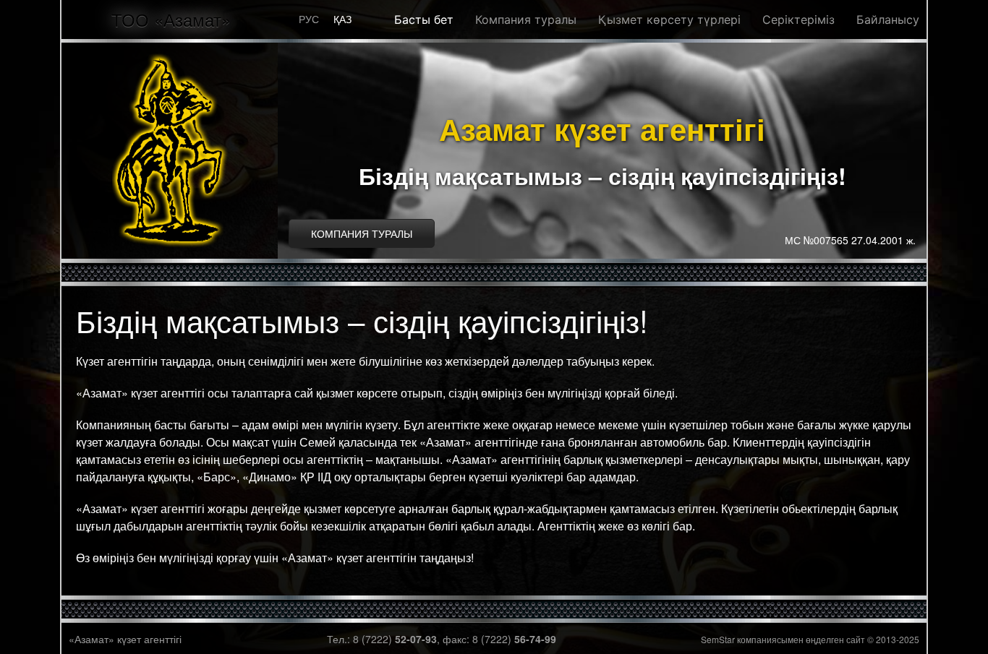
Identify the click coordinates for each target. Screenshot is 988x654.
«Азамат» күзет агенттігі (125, 639)
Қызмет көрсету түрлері (669, 19)
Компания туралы (525, 19)
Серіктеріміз (798, 19)
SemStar (718, 639)
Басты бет (423, 19)
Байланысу (887, 19)
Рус (309, 19)
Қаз (342, 19)
